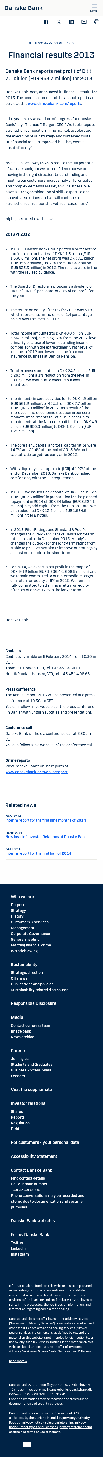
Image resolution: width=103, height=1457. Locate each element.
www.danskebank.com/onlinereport (37, 772)
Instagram (20, 1254)
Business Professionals (31, 1070)
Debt (15, 1129)
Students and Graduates (31, 1064)
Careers (18, 1050)
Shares (17, 1111)
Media (17, 1017)
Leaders (18, 1076)
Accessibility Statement (34, 1156)
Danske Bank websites (33, 1220)
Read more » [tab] (18, 1361)
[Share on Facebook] (46, 22)
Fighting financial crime (31, 945)
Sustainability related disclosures (39, 990)
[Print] (96, 22)
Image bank (21, 1031)
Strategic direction (27, 972)
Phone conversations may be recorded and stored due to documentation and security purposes (47, 1201)
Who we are (22, 896)
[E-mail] (84, 22)
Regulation (20, 1123)
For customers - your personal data (45, 1142)
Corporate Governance (30, 933)
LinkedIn (18, 1248)
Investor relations (28, 1103)
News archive (22, 1037)
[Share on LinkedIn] (71, 22)
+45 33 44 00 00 (25, 1190)
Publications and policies (32, 984)
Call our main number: (29, 1184)
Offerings (19, 978)
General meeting (25, 939)
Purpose (18, 905)
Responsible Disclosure (33, 1003)
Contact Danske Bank (31, 1170)
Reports (18, 1117)
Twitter (17, 1242)
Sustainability (24, 964)
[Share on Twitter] (58, 22)
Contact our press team (31, 1025)
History (17, 916)
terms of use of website (43, 1432)
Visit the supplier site (31, 1089)
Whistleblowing (24, 951)
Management (22, 928)
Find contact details (28, 1178)
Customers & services (30, 922)
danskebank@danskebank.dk (70, 1390)
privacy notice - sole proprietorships (48, 1423)
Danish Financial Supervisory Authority (62, 1418)
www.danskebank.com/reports (54, 103)
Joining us (20, 1058)
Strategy (18, 910)
